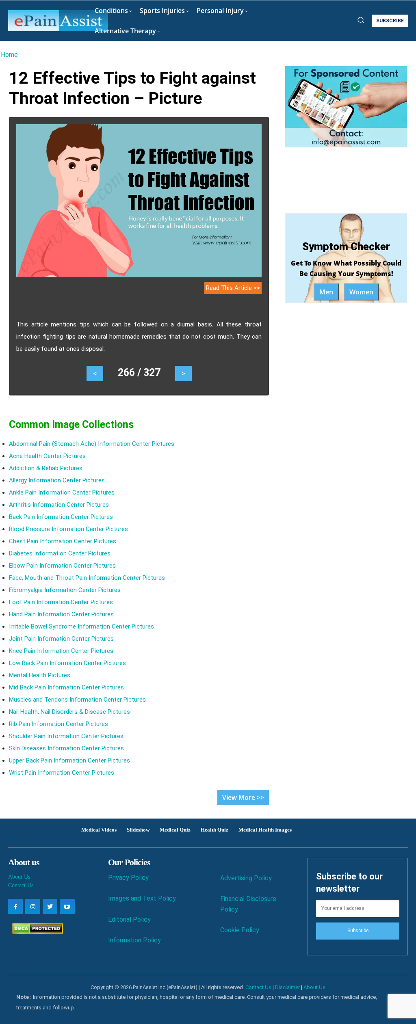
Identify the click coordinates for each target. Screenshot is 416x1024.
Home (9, 54)
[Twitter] (50, 906)
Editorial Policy (129, 919)
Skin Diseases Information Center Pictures (66, 748)
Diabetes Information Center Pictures (59, 553)
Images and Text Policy (142, 898)
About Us (19, 877)
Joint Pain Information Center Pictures (61, 638)
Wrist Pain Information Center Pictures (61, 772)
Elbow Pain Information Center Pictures (62, 565)
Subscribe (357, 930)
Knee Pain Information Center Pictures (61, 651)
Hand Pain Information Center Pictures (61, 614)
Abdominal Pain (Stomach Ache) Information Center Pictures (91, 443)
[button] (360, 20)
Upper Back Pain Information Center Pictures (69, 760)
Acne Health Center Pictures (47, 456)
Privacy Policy (128, 877)
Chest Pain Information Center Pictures (62, 541)
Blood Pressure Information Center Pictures (68, 529)
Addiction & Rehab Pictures (45, 468)
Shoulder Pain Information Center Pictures (66, 736)
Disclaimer (287, 987)
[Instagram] (32, 906)
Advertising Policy (246, 878)
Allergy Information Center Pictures (57, 480)
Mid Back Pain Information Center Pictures (66, 687)
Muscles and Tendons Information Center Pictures (77, 699)
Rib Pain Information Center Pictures (58, 724)
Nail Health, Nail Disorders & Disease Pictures (69, 711)
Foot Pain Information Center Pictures (61, 602)
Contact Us (20, 885)
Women (361, 291)
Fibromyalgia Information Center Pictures (65, 590)
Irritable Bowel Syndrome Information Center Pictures (81, 626)
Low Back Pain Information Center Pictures (67, 663)
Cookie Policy (239, 930)
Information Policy (134, 940)
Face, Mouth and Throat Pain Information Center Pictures (87, 577)
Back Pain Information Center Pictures (61, 517)
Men (326, 291)
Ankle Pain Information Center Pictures (62, 492)
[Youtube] (67, 906)
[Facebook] (15, 906)
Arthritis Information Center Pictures (59, 504)
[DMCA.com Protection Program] (35, 931)
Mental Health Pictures (39, 675)
